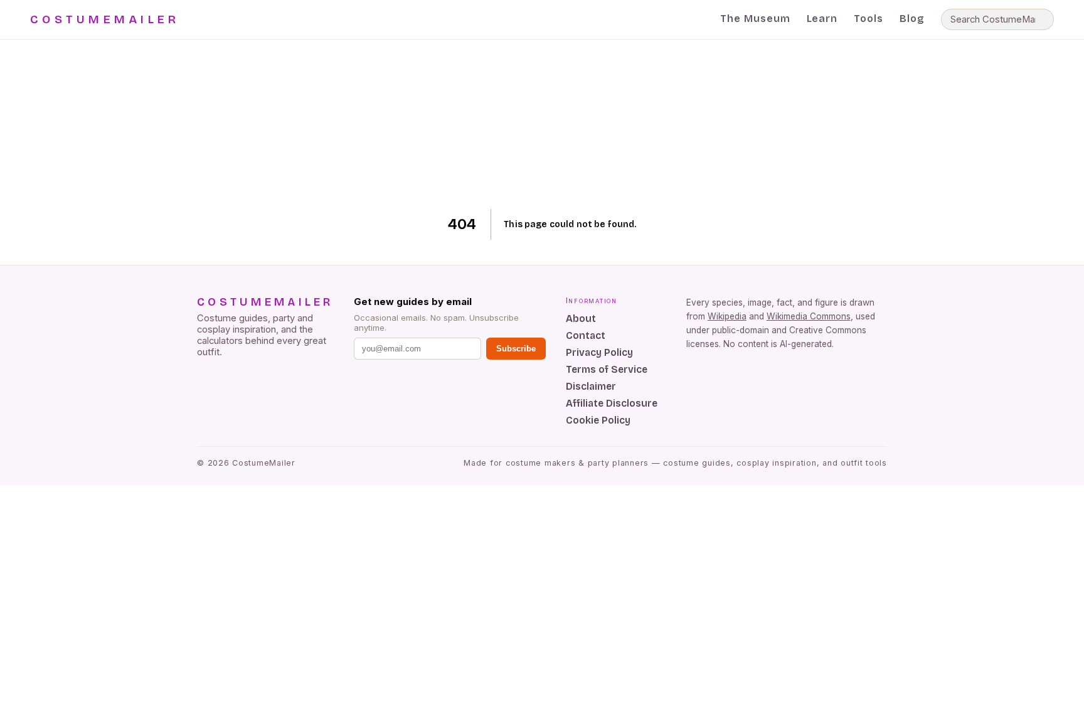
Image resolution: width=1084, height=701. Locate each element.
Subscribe (516, 348)
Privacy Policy (599, 352)
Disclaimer (591, 386)
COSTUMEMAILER (104, 19)
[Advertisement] (542, 124)
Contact (585, 335)
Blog (912, 18)
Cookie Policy (598, 420)
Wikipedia (727, 316)
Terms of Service (606, 369)
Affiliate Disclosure (611, 403)
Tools (868, 18)
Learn (822, 18)
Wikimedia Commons (809, 316)
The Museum (755, 18)
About (581, 318)
